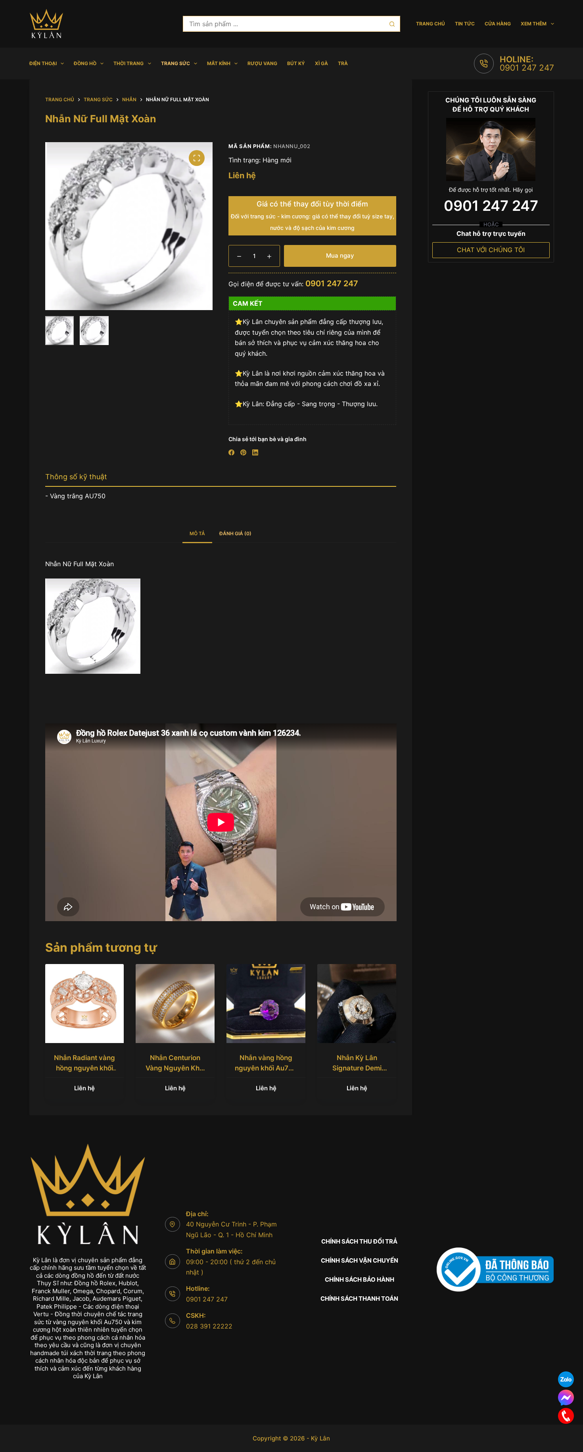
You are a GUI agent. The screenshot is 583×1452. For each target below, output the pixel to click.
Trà (343, 63)
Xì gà (321, 63)
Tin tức (465, 24)
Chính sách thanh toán (359, 1298)
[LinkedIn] (255, 452)
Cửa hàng (498, 24)
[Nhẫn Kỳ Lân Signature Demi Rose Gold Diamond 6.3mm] (356, 1003)
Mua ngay (340, 255)
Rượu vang (262, 63)
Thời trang (128, 63)
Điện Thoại (43, 63)
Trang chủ (430, 24)
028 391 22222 (209, 1326)
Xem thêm (534, 24)
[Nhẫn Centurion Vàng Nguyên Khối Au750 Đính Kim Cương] (175, 1003)
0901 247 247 (527, 68)
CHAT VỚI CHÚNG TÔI (491, 250)
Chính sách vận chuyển (359, 1260)
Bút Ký (296, 63)
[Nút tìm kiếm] (392, 24)
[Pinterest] (243, 452)
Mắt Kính (218, 63)
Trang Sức (175, 63)
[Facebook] (231, 452)
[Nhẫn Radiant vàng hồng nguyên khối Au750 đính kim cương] (84, 1003)
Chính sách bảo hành (359, 1279)
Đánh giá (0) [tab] (235, 533)
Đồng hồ (85, 63)
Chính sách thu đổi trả (359, 1241)
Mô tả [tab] (197, 533)
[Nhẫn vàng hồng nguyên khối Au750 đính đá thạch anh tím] (265, 1003)
